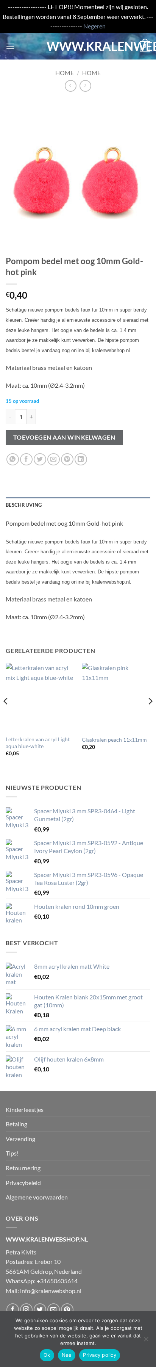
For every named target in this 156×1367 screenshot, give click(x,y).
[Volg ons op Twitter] (40, 1309)
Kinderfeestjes (25, 1109)
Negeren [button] (94, 26)
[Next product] (70, 86)
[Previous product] (85, 86)
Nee (67, 1355)
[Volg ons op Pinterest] (67, 1309)
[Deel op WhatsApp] (12, 459)
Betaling (16, 1123)
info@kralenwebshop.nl (50, 1290)
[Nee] (145, 1341)
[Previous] (6, 716)
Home (64, 72)
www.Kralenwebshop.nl (78, 46)
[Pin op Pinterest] (67, 459)
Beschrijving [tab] (24, 505)
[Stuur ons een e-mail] (53, 1309)
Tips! (12, 1153)
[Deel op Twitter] (40, 459)
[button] (10, 46)
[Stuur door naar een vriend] (53, 459)
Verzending (20, 1138)
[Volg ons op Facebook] (12, 1309)
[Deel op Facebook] (26, 459)
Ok (47, 1355)
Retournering (23, 1167)
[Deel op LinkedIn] (81, 459)
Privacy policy (99, 1355)
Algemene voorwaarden (37, 1197)
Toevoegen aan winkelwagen (64, 437)
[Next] (149, 716)
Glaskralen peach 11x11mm (114, 740)
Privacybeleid (23, 1182)
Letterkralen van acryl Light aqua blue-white (38, 742)
